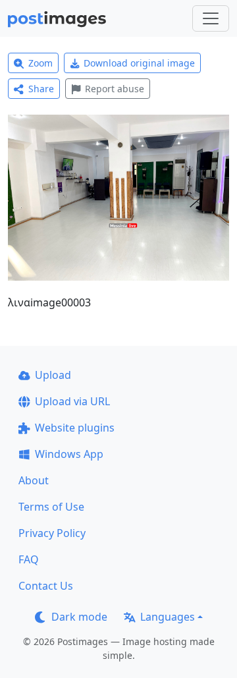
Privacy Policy (52, 533)
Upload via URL (72, 401)
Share (41, 88)
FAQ (28, 559)
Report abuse (114, 88)
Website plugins (75, 427)
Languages (167, 616)
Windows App (69, 454)
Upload (53, 375)
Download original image (139, 63)
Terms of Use (51, 506)
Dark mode (79, 616)
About (33, 480)
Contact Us (45, 586)
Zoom (40, 63)
